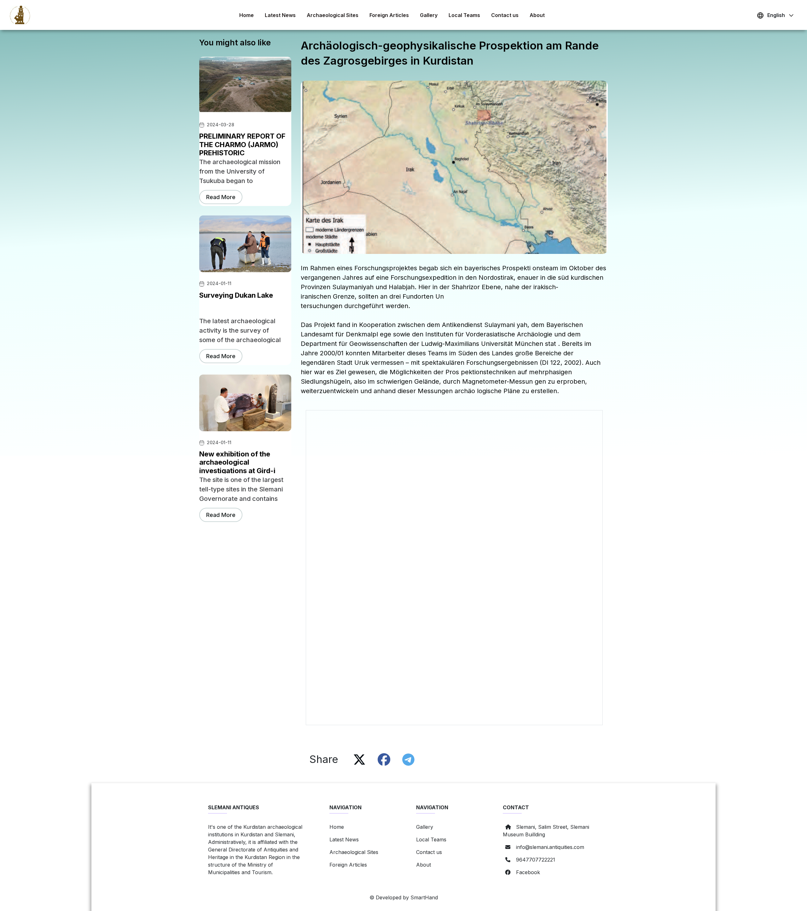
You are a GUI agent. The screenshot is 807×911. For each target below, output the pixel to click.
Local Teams (464, 15)
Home (246, 15)
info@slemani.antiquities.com (550, 847)
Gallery (429, 15)
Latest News (280, 15)
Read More (220, 197)
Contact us (505, 15)
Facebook (528, 872)
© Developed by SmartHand (403, 897)
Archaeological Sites (332, 15)
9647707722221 (535, 860)
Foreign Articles (389, 15)
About (537, 15)
